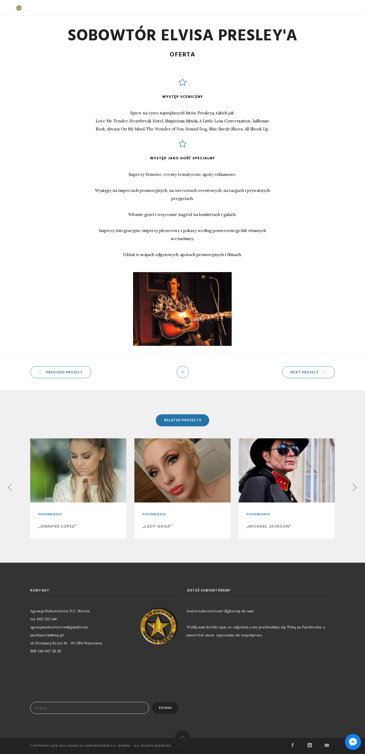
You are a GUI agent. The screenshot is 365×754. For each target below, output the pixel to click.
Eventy (175, 8)
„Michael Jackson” (269, 526)
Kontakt (259, 8)
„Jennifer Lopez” (57, 526)
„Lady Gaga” (157, 526)
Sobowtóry (146, 8)
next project (304, 372)
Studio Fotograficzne (216, 8)
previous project (64, 372)
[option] (78, 488)
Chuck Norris (110, 8)
